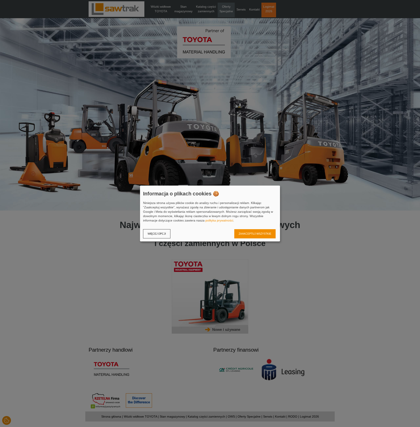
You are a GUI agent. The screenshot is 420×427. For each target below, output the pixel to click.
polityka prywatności (219, 220)
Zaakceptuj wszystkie (255, 233)
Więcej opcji (157, 233)
